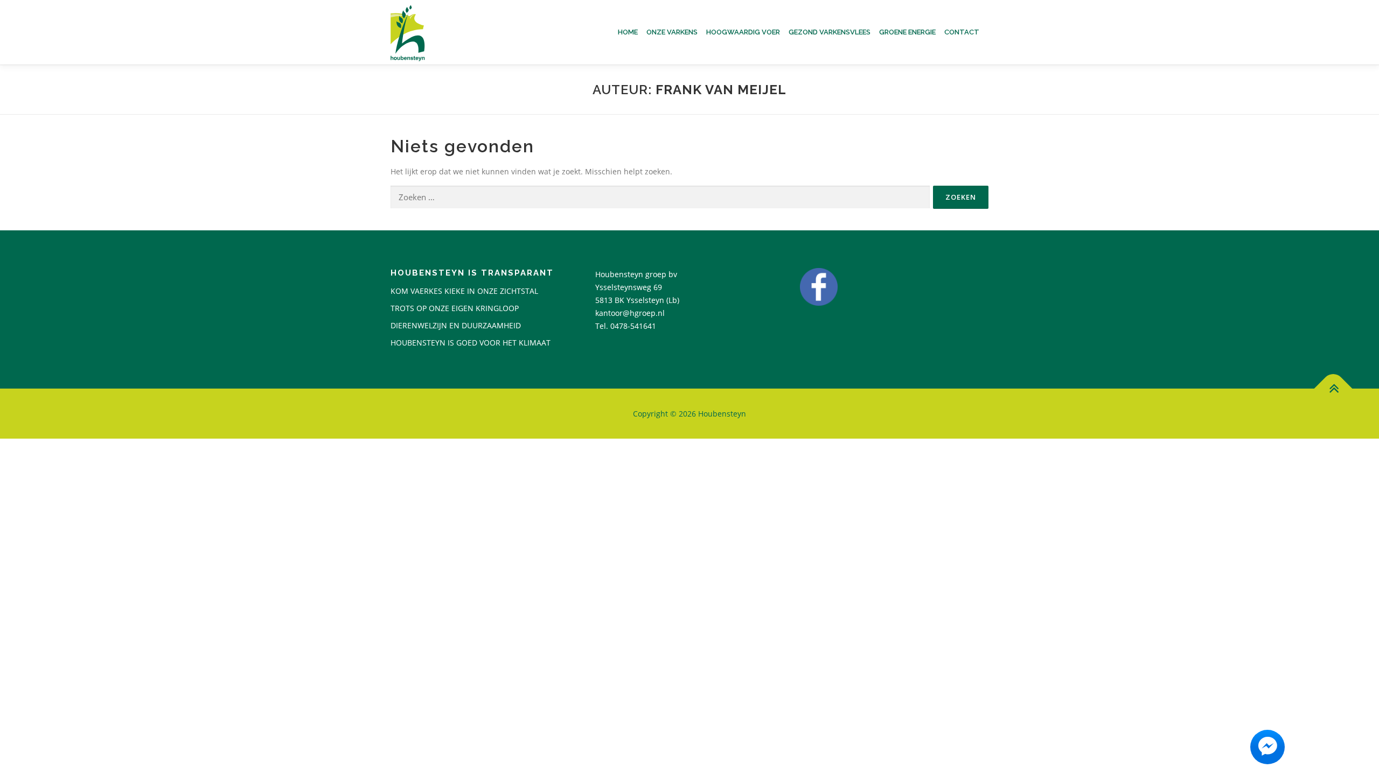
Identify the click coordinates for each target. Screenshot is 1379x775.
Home (628, 32)
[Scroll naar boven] (1333, 388)
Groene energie (907, 32)
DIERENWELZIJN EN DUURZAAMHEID (456, 325)
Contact (961, 32)
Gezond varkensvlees (829, 32)
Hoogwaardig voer (743, 32)
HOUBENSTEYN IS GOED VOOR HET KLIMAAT (471, 342)
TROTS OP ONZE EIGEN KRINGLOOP (455, 308)
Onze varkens (672, 32)
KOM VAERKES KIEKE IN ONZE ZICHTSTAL (464, 291)
